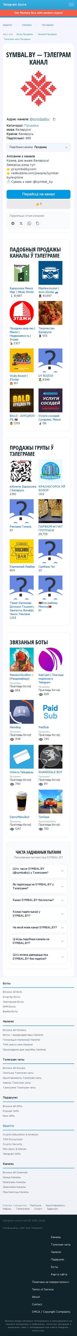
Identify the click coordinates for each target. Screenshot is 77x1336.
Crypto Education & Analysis (20, 1135)
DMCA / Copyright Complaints (51, 1312)
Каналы (56, 1237)
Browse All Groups (14, 1068)
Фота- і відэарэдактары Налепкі (23, 1035)
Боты (54, 1267)
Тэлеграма (23, 1209)
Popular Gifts (11, 1111)
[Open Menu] (71, 5)
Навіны (7, 1209)
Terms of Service (43, 1290)
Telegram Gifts (12, 1154)
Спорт (38, 1209)
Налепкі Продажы (47, 34)
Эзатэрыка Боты (13, 1002)
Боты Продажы (25, 34)
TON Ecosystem (13, 1139)
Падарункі (57, 1260)
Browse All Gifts (12, 1106)
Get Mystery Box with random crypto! (38, 13)
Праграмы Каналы (14, 1182)
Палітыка (35, 1206)
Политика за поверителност (50, 1282)
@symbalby (40, 119)
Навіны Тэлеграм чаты (17, 1083)
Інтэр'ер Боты (11, 997)
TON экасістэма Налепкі (18, 1045)
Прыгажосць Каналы (16, 1192)
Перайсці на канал (38, 194)
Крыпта (8, 1126)
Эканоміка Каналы (14, 1187)
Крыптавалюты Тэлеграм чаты (22, 1078)
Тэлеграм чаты (60, 1245)
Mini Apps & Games (15, 1149)
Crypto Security (12, 1144)
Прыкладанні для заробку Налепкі (24, 1050)
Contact (37, 1304)
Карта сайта (59, 1274)
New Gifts (9, 1116)
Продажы (31, 125)
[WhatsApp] (29, 223)
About (36, 1297)
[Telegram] (13, 223)
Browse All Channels (15, 1173)
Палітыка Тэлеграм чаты (18, 1073)
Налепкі (56, 1252)
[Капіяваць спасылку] (37, 223)
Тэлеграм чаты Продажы (17, 39)
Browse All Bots (12, 992)
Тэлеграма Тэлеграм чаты (19, 1088)
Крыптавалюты (47, 821)
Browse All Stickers (14, 1030)
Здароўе (52, 1209)
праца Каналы (12, 1177)
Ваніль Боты (10, 1012)
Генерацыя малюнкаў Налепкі (21, 1040)
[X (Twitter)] (21, 223)
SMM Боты (9, 1007)
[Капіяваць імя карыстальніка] (54, 119)
